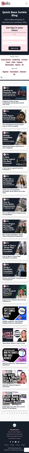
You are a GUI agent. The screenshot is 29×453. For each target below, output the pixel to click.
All (22, 65)
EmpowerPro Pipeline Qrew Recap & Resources (14, 300)
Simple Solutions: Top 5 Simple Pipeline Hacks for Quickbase (12, 322)
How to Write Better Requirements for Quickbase (14, 213)
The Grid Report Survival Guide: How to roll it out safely (13, 125)
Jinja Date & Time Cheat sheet (14, 434)
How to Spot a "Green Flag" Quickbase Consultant (11, 257)
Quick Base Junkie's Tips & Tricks (13, 343)
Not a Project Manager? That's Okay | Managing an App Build (12, 235)
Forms (8, 62)
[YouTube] (15, 442)
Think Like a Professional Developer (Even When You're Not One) (13, 191)
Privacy (23, 445)
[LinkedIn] (18, 442)
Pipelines (20, 62)
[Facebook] (10, 442)
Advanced (23, 72)
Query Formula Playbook (14, 432)
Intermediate (14, 72)
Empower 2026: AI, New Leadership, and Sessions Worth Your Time (13, 103)
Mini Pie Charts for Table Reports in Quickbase (14, 364)
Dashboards (16, 60)
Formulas (24, 60)
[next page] (26, 413)
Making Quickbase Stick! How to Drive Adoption (13, 147)
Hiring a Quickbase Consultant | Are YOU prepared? (14, 278)
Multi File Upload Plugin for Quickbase (11, 385)
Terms (17, 445)
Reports (17, 65)
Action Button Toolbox (15, 438)
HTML (13, 62)
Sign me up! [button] (14, 48)
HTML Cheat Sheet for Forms (14, 436)
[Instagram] (12, 442)
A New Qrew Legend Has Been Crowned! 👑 (12, 168)
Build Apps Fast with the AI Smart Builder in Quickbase (13, 407)
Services (6, 445)
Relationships (9, 65)
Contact (12, 445)
